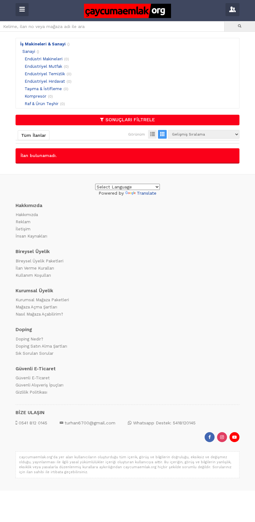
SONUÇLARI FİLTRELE (130, 119)
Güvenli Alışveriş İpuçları (39, 385)
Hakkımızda (27, 214)
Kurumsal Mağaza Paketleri (42, 300)
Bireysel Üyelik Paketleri (39, 261)
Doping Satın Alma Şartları (41, 346)
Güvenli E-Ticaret (33, 378)
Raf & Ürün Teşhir (41, 103)
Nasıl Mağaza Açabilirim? (39, 314)
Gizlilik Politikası (31, 392)
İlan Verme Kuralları (35, 268)
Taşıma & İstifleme (43, 88)
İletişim (23, 229)
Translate (146, 193)
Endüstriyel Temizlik (45, 74)
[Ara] (240, 26)
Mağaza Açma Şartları (36, 307)
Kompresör (35, 96)
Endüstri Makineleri (44, 59)
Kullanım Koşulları (33, 275)
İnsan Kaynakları (31, 236)
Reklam (23, 221)
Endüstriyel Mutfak (43, 66)
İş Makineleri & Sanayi (43, 44)
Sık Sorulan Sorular (34, 353)
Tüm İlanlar (33, 135)
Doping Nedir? (29, 339)
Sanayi (28, 51)
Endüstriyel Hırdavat (45, 81)
